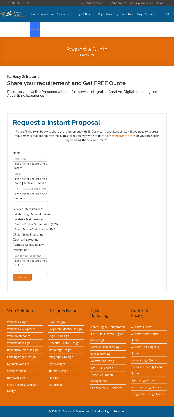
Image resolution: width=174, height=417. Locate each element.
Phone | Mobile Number (29, 183)
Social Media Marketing (104, 347)
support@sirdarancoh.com (149, 3)
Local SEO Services (101, 368)
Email (17, 168)
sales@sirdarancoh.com (120, 136)
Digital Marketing (108, 14)
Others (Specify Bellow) (29, 245)
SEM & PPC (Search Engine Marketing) (106, 337)
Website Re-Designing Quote (145, 350)
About (44, 14)
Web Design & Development (33, 214)
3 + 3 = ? (18, 265)
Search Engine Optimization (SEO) (36, 224)
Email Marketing (100, 354)
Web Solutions (59, 14)
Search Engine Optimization (107, 327)
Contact (149, 14)
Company (19, 198)
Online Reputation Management (101, 378)
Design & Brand (83, 14)
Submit (22, 277)
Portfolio (126, 14)
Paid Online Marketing (29, 234)
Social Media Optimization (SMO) (35, 229)
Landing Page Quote (144, 360)
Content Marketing (102, 361)
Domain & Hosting (26, 239)
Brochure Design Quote (146, 387)
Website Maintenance (29, 219)
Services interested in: (28, 209)
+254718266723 (118, 3)
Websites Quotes (142, 327)
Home (35, 14)
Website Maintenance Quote (145, 337)
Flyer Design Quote (143, 380)
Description (21, 250)
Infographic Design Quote (147, 394)
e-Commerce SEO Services (106, 388)
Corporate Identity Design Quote (147, 370)
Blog (139, 14)
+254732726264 (93, 3)
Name (18, 153)
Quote (35, 29)
